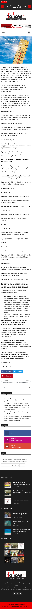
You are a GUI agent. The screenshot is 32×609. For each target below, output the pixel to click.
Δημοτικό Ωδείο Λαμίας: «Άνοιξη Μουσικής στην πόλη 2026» (17, 413)
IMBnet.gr (22, 604)
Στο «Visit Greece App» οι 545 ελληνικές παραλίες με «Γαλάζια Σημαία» (21, 531)
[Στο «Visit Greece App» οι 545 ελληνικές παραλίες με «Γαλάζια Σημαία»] (8, 532)
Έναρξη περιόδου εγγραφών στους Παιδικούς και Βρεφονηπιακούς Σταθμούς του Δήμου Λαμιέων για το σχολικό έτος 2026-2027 (17, 418)
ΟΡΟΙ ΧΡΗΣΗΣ (6, 606)
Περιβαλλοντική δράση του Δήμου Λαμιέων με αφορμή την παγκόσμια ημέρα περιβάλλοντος (16, 404)
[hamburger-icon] (3, 32)
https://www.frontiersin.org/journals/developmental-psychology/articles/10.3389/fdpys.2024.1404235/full (15, 460)
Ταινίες (22, 465)
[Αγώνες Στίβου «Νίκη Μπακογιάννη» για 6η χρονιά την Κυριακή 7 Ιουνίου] (8, 485)
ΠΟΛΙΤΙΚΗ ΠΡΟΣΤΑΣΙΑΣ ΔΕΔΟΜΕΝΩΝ (20, 606)
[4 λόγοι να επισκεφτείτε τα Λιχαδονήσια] (8, 524)
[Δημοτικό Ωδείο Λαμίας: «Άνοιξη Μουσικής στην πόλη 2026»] (8, 556)
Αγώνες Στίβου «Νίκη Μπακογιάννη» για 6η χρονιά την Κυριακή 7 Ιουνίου (16, 6)
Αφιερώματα (5, 465)
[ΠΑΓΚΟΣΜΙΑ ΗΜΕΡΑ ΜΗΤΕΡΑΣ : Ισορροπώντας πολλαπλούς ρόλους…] (8, 501)
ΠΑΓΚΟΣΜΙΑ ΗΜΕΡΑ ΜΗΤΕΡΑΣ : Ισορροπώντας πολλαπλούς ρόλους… (16, 408)
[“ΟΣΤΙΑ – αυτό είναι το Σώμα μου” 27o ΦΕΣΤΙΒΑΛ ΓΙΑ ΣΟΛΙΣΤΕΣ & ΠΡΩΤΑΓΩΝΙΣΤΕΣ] (8, 562)
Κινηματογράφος (14, 465)
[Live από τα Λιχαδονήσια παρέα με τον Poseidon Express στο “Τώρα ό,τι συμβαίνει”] (8, 515)
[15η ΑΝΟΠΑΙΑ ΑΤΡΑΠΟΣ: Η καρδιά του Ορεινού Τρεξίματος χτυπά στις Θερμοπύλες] (21, 562)
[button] (2, 6)
